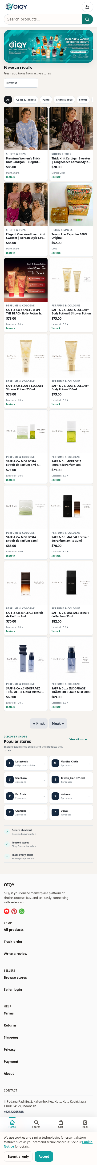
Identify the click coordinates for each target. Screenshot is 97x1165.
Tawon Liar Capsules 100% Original (69, 236)
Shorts (83, 99)
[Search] (87, 19)
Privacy (10, 1049)
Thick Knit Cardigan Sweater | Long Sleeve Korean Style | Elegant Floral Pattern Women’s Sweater (71, 160)
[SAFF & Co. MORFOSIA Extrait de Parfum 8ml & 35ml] (26, 431)
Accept (44, 1156)
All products (14, 929)
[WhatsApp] (21, 911)
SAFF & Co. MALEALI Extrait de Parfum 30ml (70, 614)
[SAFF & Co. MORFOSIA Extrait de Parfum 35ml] (26, 507)
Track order (13, 942)
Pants (45, 99)
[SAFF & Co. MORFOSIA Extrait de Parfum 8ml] (71, 431)
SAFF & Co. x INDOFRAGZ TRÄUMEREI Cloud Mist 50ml (71, 690)
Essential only (18, 1156)
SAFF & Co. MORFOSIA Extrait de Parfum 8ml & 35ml (22, 463)
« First (39, 723)
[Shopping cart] (87, 7)
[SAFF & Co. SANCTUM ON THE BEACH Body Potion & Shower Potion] (26, 280)
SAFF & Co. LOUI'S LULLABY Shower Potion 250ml (24, 387)
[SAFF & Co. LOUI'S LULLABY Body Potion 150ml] (71, 356)
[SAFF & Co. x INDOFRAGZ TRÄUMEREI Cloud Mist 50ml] (71, 658)
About (9, 1073)
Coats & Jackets (26, 99)
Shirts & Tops (64, 99)
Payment (11, 1061)
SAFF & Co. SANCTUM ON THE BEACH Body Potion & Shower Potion (23, 311)
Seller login (13, 989)
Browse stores (15, 977)
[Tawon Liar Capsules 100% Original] (71, 204)
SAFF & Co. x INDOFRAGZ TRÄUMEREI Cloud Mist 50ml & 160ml (25, 690)
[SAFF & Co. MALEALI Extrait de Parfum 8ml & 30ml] (71, 507)
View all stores (80, 739)
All (7, 99)
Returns (10, 1025)
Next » (58, 723)
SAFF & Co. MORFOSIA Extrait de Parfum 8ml (67, 463)
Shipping (11, 1037)
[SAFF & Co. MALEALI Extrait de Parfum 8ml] (26, 583)
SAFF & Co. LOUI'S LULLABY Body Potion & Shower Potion (71, 311)
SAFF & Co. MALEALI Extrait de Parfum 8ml (24, 614)
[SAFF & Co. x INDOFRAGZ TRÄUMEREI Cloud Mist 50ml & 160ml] (26, 658)
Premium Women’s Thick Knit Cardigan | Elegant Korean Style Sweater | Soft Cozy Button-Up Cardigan (25, 160)
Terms (9, 1013)
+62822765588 (14, 1112)
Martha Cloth (13, 172)
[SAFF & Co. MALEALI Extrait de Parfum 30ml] (71, 583)
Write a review (15, 954)
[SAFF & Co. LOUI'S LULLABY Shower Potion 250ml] (26, 356)
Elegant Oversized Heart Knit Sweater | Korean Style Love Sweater (25, 236)
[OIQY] (28, 7)
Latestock (11, 324)
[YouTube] (6, 911)
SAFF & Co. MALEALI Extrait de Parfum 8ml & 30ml (70, 538)
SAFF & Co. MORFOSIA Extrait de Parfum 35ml (22, 538)
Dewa (54, 248)
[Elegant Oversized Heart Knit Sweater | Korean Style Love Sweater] (26, 204)
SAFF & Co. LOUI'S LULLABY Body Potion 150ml (70, 387)
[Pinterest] (14, 911)
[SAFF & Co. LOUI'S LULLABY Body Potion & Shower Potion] (71, 280)
